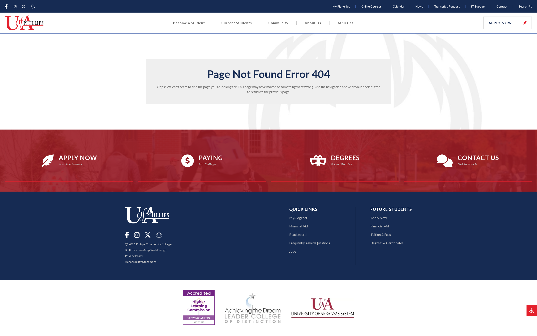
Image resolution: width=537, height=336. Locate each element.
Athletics (345, 23)
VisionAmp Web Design (151, 250)
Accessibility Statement (140, 261)
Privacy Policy (134, 256)
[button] (507, 23)
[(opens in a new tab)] (322, 307)
